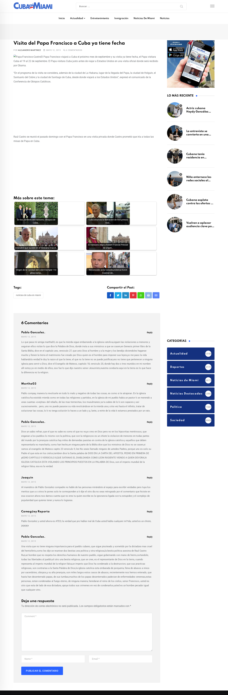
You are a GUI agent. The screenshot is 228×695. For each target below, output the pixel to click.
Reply (149, 333)
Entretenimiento (99, 18)
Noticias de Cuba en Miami (28, 296)
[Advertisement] (86, 110)
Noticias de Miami (144, 18)
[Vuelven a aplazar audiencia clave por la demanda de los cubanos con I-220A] (175, 226)
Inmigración (121, 18)
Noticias (164, 18)
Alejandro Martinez (29, 51)
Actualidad (76, 18)
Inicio (62, 18)
